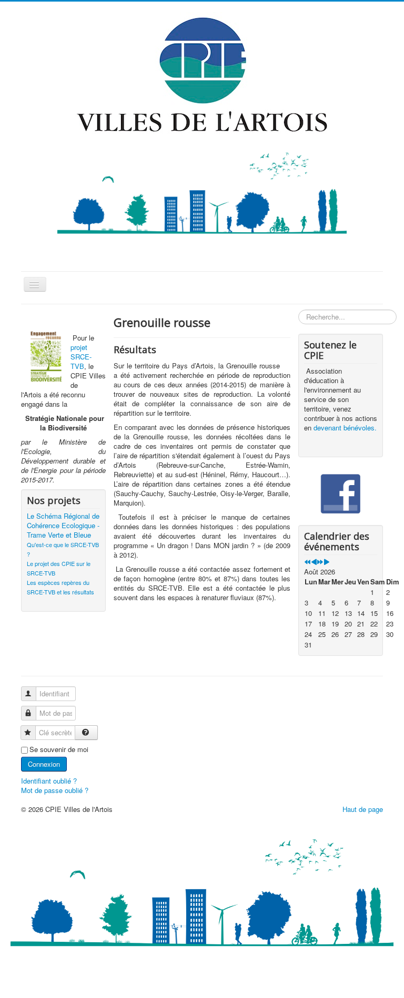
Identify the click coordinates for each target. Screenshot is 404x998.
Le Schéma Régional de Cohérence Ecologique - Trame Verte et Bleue (63, 525)
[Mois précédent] (314, 562)
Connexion (44, 764)
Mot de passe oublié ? (54, 790)
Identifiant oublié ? (49, 781)
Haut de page (362, 809)
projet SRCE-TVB (81, 356)
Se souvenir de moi (58, 749)
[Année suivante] (320, 562)
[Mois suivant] (326, 562)
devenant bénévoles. (345, 428)
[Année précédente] (307, 562)
